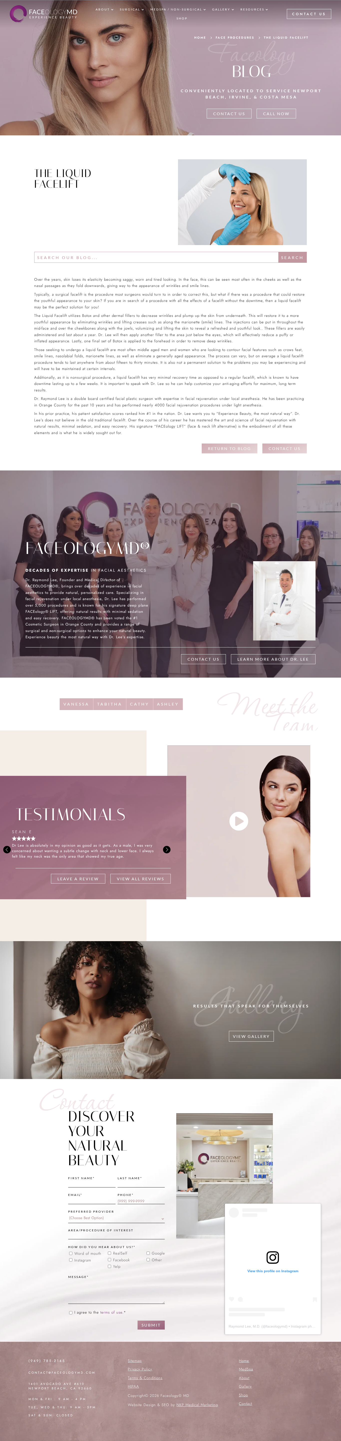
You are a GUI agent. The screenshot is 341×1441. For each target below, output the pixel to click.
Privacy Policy (140, 1369)
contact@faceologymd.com (62, 1372)
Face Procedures (235, 37)
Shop (243, 1395)
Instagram (82, 1260)
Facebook (121, 1260)
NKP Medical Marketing (197, 1405)
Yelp (117, 1266)
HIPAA (133, 1386)
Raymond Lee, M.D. (244, 1326)
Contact (245, 1403)
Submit (151, 1325)
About (244, 1378)
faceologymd (276, 1326)
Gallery (245, 1386)
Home (244, 1360)
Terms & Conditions (145, 1378)
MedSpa (246, 1369)
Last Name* (130, 1178)
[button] (166, 849)
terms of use (111, 1312)
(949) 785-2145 (46, 1360)
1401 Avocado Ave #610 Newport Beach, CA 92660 (60, 1386)
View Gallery (251, 1036)
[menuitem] (105, 9)
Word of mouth (87, 1254)
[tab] (76, 704)
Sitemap (135, 1360)
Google (158, 1253)
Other (157, 1260)
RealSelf (120, 1253)
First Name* (81, 1178)
